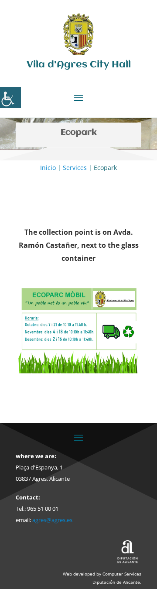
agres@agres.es (52, 520)
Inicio (48, 167)
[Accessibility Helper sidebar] (10, 97)
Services (75, 167)
